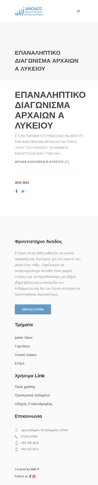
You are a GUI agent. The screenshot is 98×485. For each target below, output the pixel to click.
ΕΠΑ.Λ (19, 363)
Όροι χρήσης (25, 386)
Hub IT (35, 469)
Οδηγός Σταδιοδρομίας (33, 403)
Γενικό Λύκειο (25, 354)
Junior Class (24, 337)
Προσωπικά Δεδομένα (32, 395)
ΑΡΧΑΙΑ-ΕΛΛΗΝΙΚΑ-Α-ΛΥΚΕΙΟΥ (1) (42, 161)
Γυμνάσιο (22, 346)
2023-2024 (22, 182)
